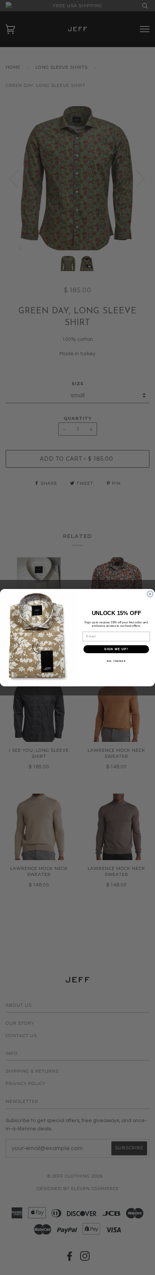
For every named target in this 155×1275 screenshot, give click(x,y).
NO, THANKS (116, 661)
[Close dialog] (150, 594)
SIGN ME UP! (116, 649)
